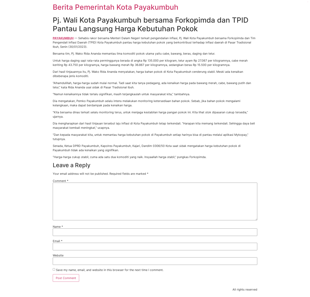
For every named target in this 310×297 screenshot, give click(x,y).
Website (58, 255)
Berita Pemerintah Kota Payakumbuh (115, 7)
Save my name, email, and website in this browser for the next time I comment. (109, 269)
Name (58, 226)
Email (57, 241)
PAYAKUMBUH (63, 38)
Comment (60, 180)
